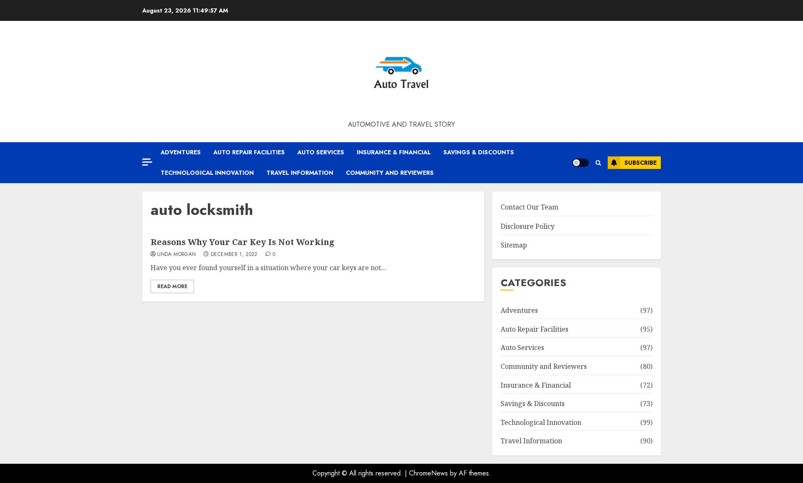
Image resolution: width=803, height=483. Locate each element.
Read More (172, 286)
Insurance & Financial (394, 152)
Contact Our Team (529, 207)
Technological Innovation (207, 173)
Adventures (181, 152)
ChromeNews (428, 473)
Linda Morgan (176, 254)
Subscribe (640, 162)
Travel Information (299, 173)
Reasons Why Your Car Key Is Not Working (243, 242)
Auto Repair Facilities (249, 152)
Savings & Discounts (478, 152)
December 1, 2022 (234, 254)
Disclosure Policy (528, 226)
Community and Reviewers (390, 173)
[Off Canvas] (147, 162)
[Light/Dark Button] (580, 162)
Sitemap (514, 245)
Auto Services (320, 152)
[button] (598, 163)
